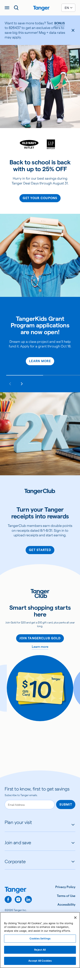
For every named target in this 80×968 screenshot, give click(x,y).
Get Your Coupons (40, 198)
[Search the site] (16, 7)
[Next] (21, 383)
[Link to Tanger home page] (40, 8)
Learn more (40, 646)
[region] (40, 940)
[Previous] (10, 383)
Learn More (40, 361)
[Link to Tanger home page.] (18, 890)
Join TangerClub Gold (40, 638)
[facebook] (8, 899)
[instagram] (18, 899)
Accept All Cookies (40, 960)
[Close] (75, 917)
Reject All (40, 949)
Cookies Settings (40, 938)
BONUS (59, 23)
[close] (73, 30)
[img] (41, 8)
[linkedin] (28, 899)
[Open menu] (7, 7)
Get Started (40, 550)
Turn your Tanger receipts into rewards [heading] (40, 513)
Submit (65, 804)
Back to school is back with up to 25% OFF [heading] (40, 165)
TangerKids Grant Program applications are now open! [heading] (40, 325)
